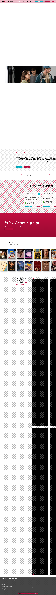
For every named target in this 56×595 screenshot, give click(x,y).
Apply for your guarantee (39, 1)
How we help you (12, 1)
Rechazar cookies (28, 593)
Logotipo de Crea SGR (3, 1)
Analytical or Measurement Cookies (7, 586)
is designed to (39, 186)
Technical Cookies (4, 584)
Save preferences (21, 593)
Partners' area (47, 1)
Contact (31, 1)
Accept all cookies (34, 593)
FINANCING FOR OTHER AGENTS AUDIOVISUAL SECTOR (49, 193)
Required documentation (28, 206)
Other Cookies (4, 588)
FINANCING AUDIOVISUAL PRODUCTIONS (30, 193)
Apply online (38, 206)
